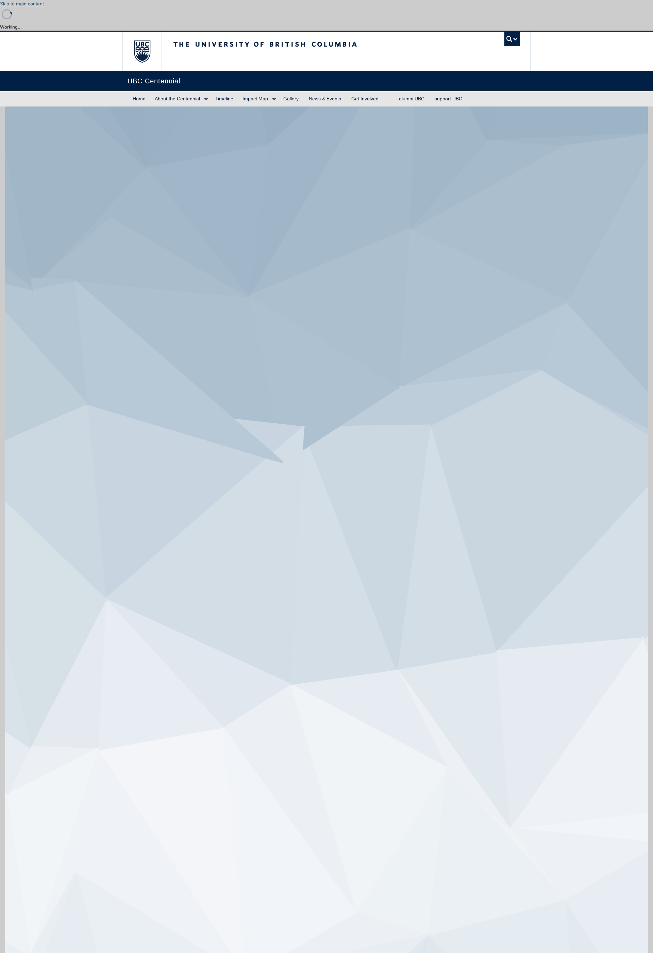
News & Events (325, 98)
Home (139, 98)
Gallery (291, 98)
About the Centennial (177, 98)
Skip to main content (22, 3)
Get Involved (365, 98)
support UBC (448, 98)
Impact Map (255, 98)
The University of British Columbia (142, 51)
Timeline (224, 98)
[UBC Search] (512, 39)
